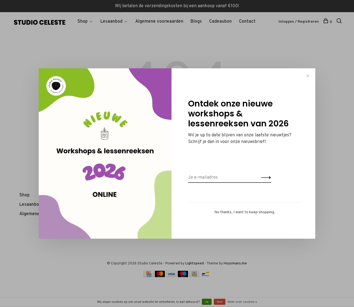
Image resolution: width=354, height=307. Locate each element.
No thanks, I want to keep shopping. (244, 212)
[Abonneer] (264, 177)
